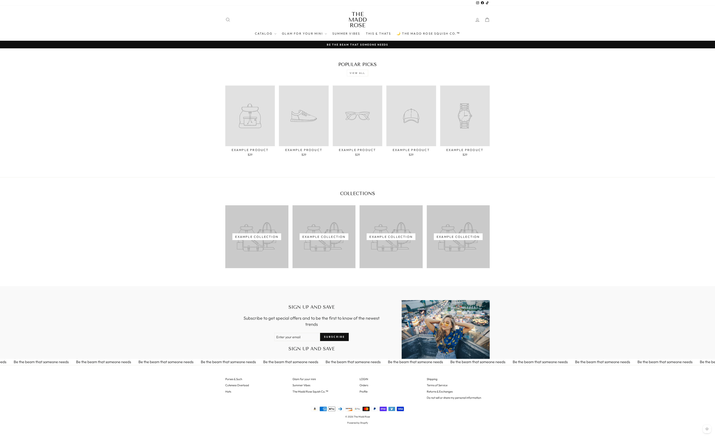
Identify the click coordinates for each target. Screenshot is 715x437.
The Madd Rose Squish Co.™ (310, 391)
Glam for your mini (303, 33)
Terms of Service (437, 385)
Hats (228, 391)
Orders (364, 385)
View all (357, 73)
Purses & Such (233, 379)
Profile (364, 391)
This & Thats (378, 33)
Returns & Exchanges (440, 391)
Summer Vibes (346, 33)
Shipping (432, 379)
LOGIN (364, 379)
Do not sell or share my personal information (454, 397)
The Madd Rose (357, 20)
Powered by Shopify (357, 422)
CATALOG (264, 33)
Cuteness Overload (237, 385)
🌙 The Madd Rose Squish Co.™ (428, 33)
